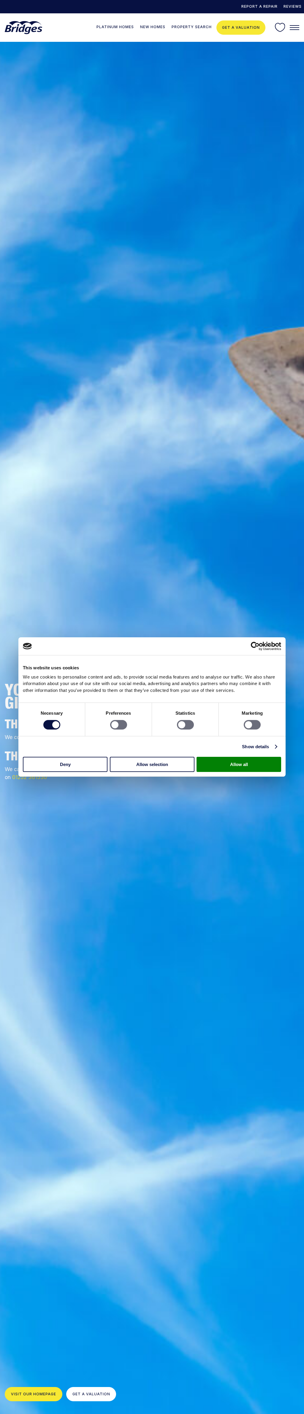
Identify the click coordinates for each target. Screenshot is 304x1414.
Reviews (293, 6)
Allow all (239, 764)
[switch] (118, 725)
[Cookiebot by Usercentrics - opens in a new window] (255, 646)
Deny (65, 764)
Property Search (192, 27)
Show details (255, 746)
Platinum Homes (115, 27)
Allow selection (152, 764)
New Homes (152, 27)
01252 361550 (29, 777)
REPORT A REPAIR (259, 6)
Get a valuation (241, 27)
